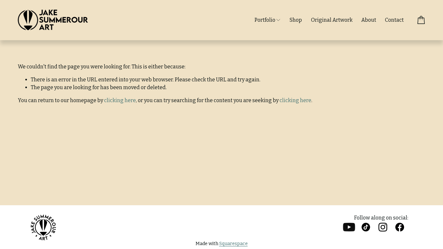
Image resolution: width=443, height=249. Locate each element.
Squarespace (233, 243)
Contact (394, 20)
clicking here (120, 100)
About (368, 20)
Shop (296, 20)
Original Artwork (332, 20)
